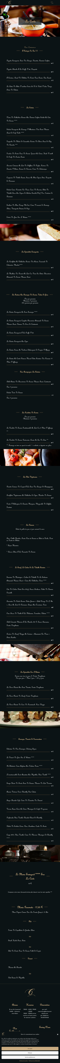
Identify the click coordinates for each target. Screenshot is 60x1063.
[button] (57, 1034)
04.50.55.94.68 (45, 1017)
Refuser (30, 1053)
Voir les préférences (30, 1057)
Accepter (30, 1048)
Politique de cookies (23, 1060)
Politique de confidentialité (34, 1060)
